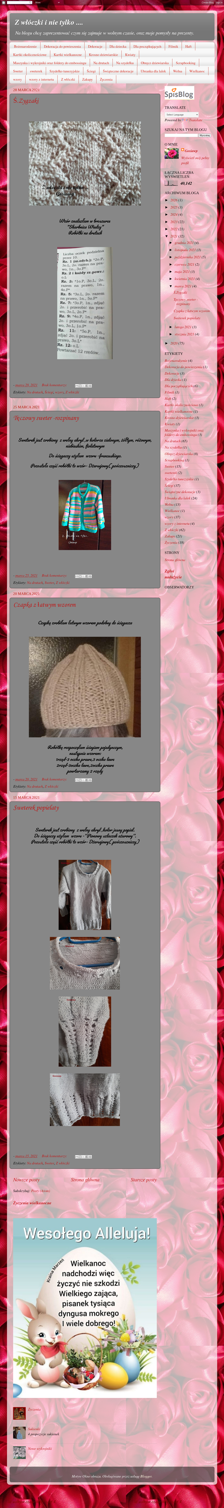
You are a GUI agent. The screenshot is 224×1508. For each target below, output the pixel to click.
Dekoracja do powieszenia (62, 46)
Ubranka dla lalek (153, 71)
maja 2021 (183, 271)
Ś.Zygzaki (25, 101)
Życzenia (106, 79)
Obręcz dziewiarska (155, 62)
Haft (188, 46)
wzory (17, 79)
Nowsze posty (26, 1179)
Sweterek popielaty (35, 808)
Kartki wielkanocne (68, 54)
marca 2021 (183, 286)
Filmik (173, 46)
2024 (174, 214)
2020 (174, 343)
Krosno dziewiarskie (103, 54)
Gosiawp (191, 150)
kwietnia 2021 (185, 278)
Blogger (146, 1476)
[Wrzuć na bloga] (80, 386)
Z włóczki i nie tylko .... (49, 22)
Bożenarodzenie (25, 46)
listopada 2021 (186, 249)
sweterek (36, 71)
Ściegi (91, 71)
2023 (174, 221)
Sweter (18, 71)
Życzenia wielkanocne (32, 1203)
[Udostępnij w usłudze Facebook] (87, 386)
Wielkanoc (197, 71)
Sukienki (34, 1428)
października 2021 (188, 256)
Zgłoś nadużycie (173, 574)
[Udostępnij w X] (83, 386)
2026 (174, 199)
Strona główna (85, 1179)
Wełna (177, 71)
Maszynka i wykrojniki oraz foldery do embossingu (49, 62)
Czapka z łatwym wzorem (44, 605)
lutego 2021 (183, 326)
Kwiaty (130, 54)
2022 (174, 228)
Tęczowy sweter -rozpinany (46, 418)
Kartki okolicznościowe (30, 54)
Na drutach (101, 62)
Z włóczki (68, 79)
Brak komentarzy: (55, 384)
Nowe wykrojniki (40, 1448)
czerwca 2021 (185, 264)
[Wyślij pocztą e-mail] (77, 386)
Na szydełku (125, 62)
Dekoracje (95, 46)
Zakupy (87, 79)
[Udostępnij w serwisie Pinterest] (90, 386)
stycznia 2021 (185, 334)
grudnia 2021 (185, 242)
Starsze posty (144, 1179)
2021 (174, 236)
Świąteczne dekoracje (118, 71)
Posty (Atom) (40, 1190)
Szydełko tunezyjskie (65, 71)
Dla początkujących (147, 46)
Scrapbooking (185, 62)
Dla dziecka (118, 46)
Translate (195, 119)
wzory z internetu (41, 79)
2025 (174, 207)
